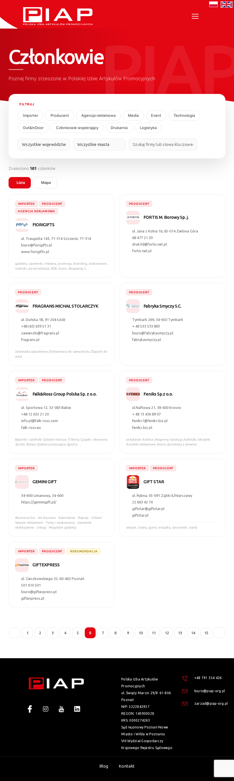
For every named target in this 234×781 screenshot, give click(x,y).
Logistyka (148, 127)
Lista (21, 182)
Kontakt (127, 766)
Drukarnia (119, 127)
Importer (30, 115)
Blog (103, 766)
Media (133, 115)
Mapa (46, 182)
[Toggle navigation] (195, 16)
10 (141, 633)
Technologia (184, 115)
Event (156, 115)
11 (154, 633)
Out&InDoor (33, 127)
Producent (60, 115)
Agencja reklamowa (98, 115)
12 (167, 633)
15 (206, 633)
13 (180, 633)
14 (193, 633)
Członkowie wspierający (77, 127)
